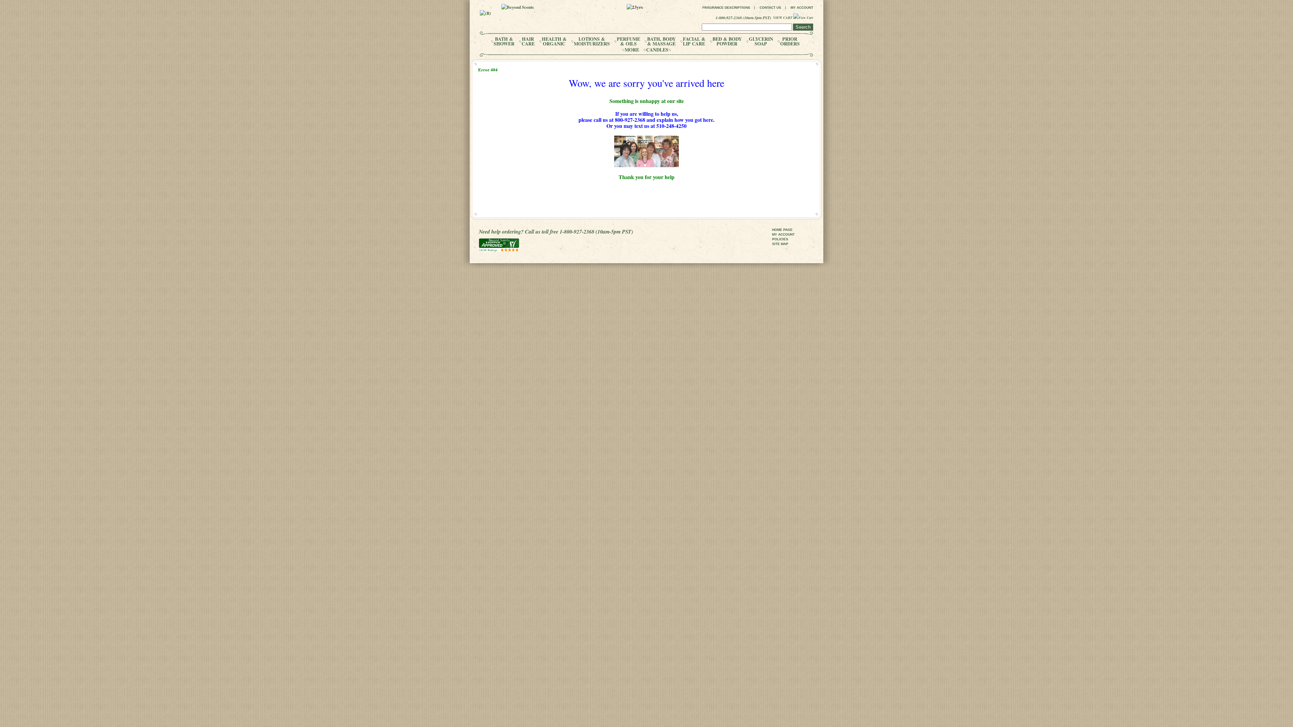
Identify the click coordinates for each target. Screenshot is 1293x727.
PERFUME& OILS (628, 41)
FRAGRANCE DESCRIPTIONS (726, 7)
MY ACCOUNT (802, 7)
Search (803, 27)
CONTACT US (770, 7)
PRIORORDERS (790, 41)
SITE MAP (780, 244)
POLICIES (780, 239)
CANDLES (657, 49)
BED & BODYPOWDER (727, 41)
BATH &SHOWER (504, 41)
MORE (632, 49)
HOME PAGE (782, 230)
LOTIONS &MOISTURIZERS (592, 41)
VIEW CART (783, 17)
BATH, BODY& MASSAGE (661, 41)
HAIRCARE (528, 41)
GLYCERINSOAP (761, 41)
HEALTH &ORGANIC (554, 41)
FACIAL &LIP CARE (694, 41)
